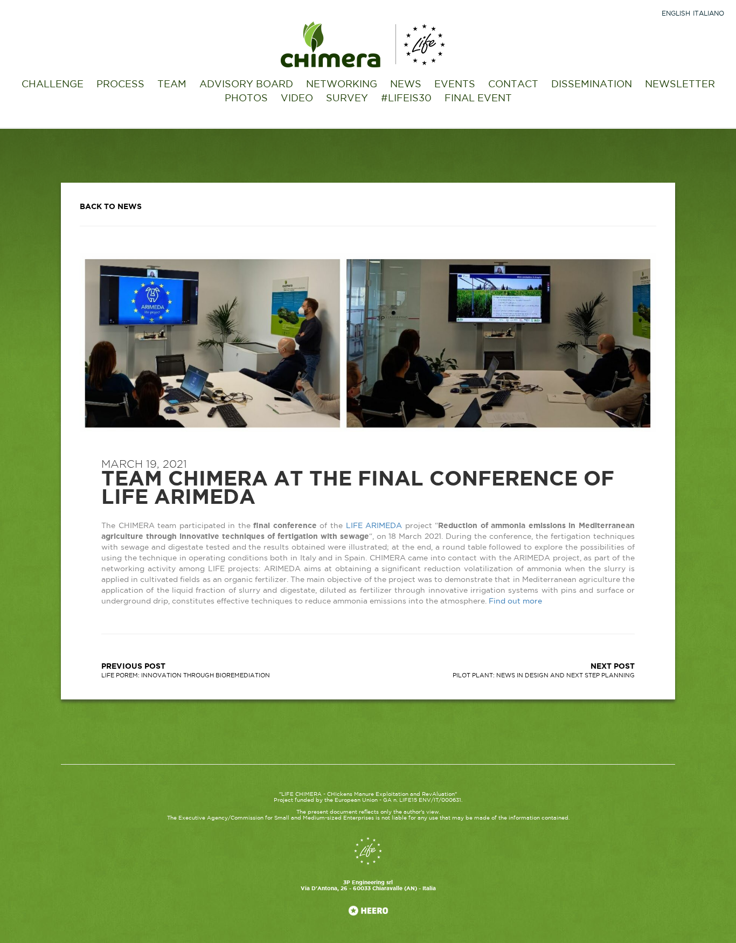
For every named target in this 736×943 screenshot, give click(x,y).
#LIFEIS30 (406, 98)
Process (120, 84)
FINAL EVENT (478, 98)
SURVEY (347, 98)
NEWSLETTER (680, 84)
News (405, 84)
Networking (341, 84)
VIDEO (297, 98)
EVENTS (454, 84)
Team (171, 84)
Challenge (53, 84)
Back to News (111, 207)
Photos (246, 98)
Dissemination (591, 84)
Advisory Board (246, 84)
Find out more (515, 601)
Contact (513, 84)
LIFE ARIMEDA (374, 526)
